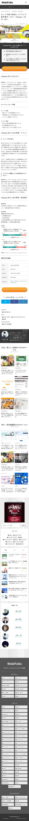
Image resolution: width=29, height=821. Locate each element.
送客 (11, 808)
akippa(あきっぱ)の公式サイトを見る (14, 69)
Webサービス (12, 7)
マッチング (23, 539)
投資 (5, 689)
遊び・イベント (20, 696)
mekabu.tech (11, 818)
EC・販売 (6, 797)
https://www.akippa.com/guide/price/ (16, 252)
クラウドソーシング (22, 732)
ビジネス (19, 678)
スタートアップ (8, 539)
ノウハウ (6, 746)
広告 (18, 801)
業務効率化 (20, 544)
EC (18, 710)
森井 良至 (19, 611)
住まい (5, 772)
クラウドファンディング (9, 736)
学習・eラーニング (21, 685)
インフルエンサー (21, 725)
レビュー (9, 541)
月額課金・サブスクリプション (22, 804)
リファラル (19, 761)
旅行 (18, 779)
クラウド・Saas (13, 537)
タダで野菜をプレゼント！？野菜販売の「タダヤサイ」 (18, 561)
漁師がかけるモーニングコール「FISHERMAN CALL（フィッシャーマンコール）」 (18, 576)
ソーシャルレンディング (22, 743)
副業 (5, 319)
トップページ (4, 7)
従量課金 (6, 804)
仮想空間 (19, 768)
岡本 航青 (19, 619)
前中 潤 (18, 643)
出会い (5, 775)
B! (23, 301)
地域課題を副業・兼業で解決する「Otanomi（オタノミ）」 (17, 582)
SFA (18, 718)
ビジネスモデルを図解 (22, 797)
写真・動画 (6, 685)
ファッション (20, 750)
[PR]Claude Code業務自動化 (14, 501)
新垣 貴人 (19, 627)
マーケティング (7, 681)
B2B (10, 535)
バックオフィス (11, 544)
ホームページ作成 (19, 541)
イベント (6, 725)
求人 (18, 783)
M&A (18, 714)
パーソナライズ (7, 750)
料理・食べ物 (20, 689)
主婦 (18, 764)
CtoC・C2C (7, 317)
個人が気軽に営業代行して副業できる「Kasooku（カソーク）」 (18, 589)
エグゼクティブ (7, 728)
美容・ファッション (8, 696)
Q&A (16, 539)
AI (4, 707)
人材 (18, 681)
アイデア (19, 721)
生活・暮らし (7, 312)
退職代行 (12, 786)
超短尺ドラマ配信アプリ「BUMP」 (18, 568)
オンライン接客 (20, 728)
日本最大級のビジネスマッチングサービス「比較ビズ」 (18, 596)
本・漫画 (6, 692)
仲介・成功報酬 (7, 324)
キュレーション (7, 732)
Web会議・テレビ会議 (9, 721)
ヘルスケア (6, 754)
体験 (18, 772)
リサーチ (6, 761)
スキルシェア (20, 739)
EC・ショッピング (8, 678)
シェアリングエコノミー (19, 317)
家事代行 (6, 779)
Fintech (6, 714)
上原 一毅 (5, 339)
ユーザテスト (20, 757)
